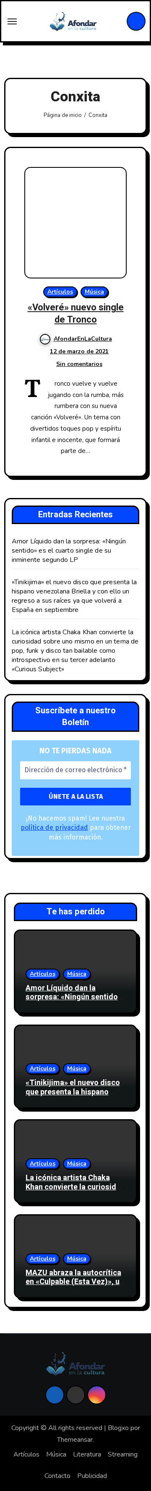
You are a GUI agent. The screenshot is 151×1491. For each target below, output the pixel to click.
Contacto (57, 1475)
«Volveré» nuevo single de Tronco (76, 313)
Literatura (87, 1454)
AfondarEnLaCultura (83, 339)
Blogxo (118, 1428)
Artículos (60, 292)
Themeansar (75, 1439)
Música (94, 292)
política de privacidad (54, 828)
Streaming (123, 1454)
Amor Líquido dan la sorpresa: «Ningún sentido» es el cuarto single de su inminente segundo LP (69, 550)
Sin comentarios (79, 364)
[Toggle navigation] (12, 21)
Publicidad (92, 1475)
